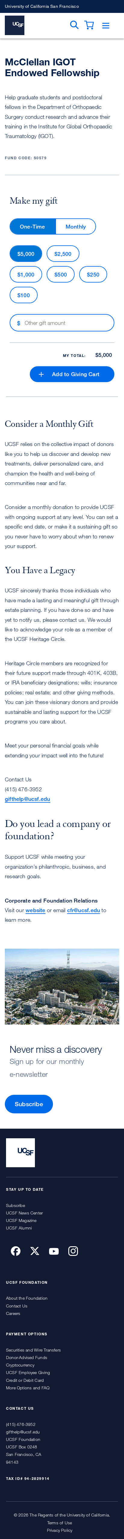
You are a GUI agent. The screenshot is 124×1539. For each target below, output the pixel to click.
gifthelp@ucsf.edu (27, 798)
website (35, 910)
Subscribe (29, 1103)
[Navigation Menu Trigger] (105, 25)
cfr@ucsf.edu (83, 910)
